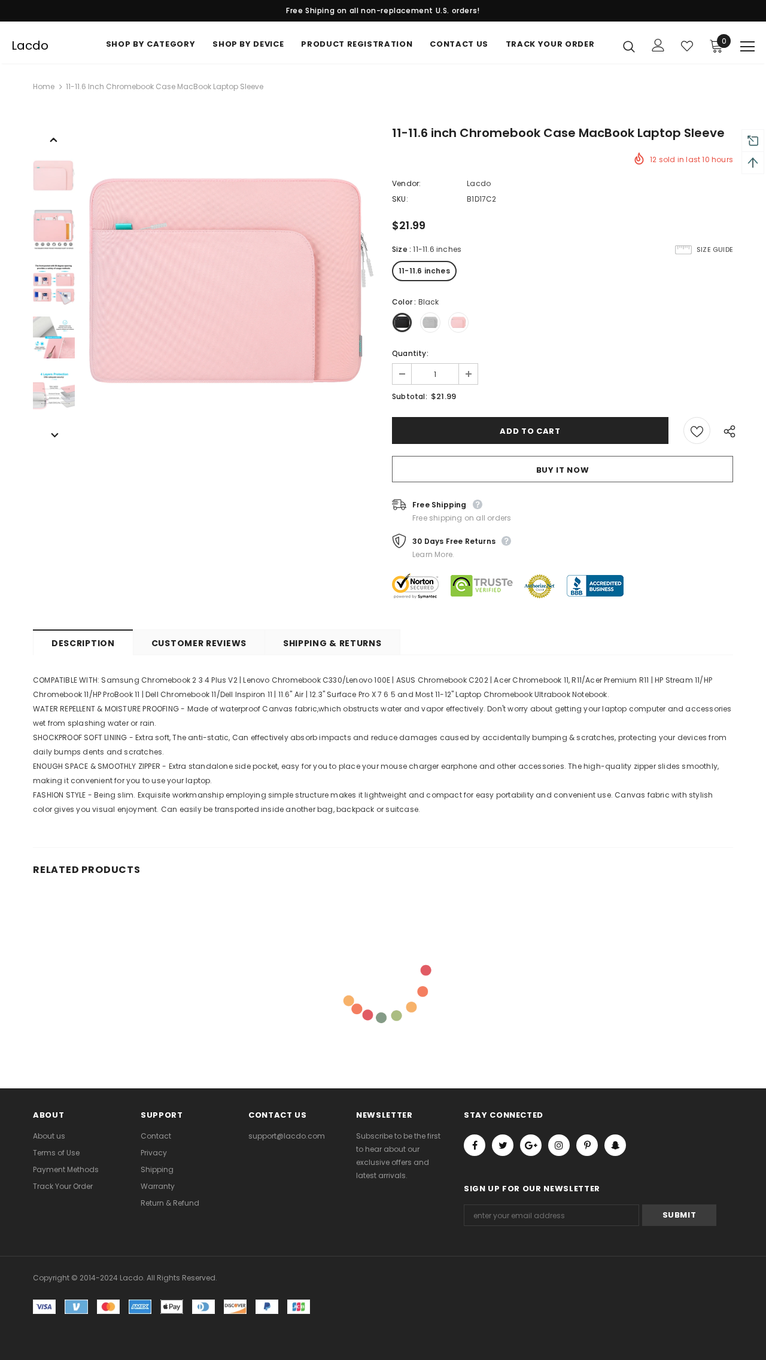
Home (43, 86)
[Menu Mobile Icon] (747, 46)
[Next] (54, 434)
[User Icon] (658, 45)
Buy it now (562, 470)
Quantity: (410, 353)
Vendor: (406, 183)
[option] (230, 283)
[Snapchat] (615, 1145)
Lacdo (29, 45)
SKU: (400, 199)
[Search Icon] (629, 46)
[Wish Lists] (696, 430)
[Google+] (531, 1145)
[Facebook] (474, 1145)
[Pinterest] (587, 1145)
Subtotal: (409, 396)
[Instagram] (559, 1145)
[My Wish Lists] (687, 46)
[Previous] (54, 139)
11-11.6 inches (424, 271)
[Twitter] (502, 1145)
